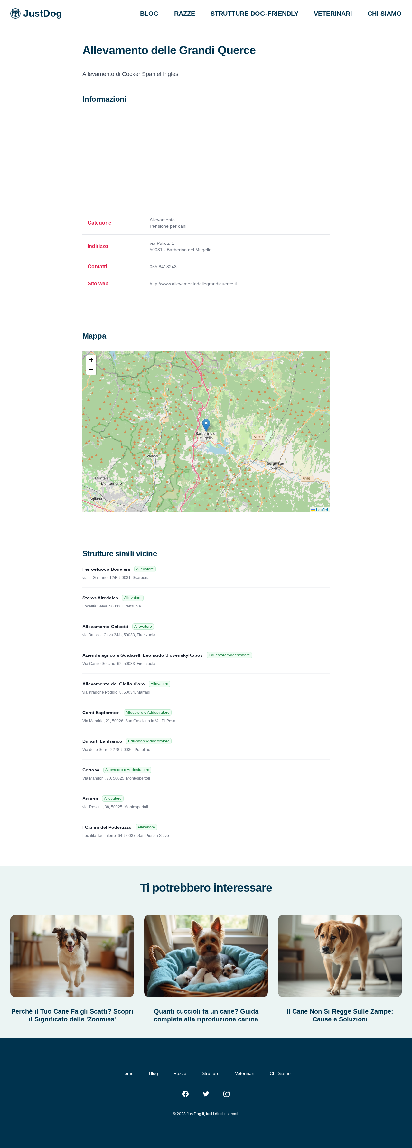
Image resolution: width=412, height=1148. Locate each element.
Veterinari (244, 1073)
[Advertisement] (206, 160)
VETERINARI (333, 13)
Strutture (211, 1073)
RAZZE (184, 13)
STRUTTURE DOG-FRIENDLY (254, 13)
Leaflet (321, 509)
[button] (206, 425)
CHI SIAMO (385, 13)
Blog (153, 1073)
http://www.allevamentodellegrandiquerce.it (193, 283)
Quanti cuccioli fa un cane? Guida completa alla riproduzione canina (206, 1015)
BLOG (149, 13)
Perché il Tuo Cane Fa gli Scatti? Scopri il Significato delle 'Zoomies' (72, 1015)
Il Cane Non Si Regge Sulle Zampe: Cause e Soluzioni (339, 1015)
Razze (179, 1073)
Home (127, 1073)
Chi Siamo (280, 1073)
